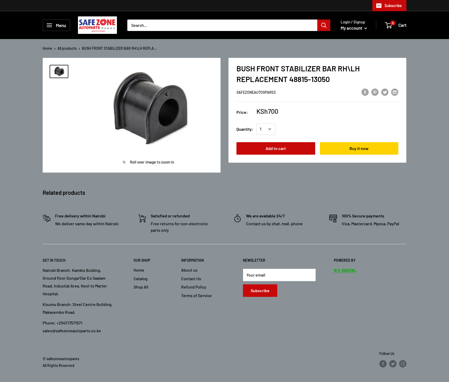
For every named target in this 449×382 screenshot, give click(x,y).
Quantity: (244, 129)
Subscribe (393, 5)
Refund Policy (193, 286)
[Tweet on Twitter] (384, 92)
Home (47, 48)
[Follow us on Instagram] (402, 363)
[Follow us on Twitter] (393, 363)
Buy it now (358, 148)
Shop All (141, 286)
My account (352, 27)
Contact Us (191, 278)
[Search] (323, 25)
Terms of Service (196, 295)
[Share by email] (394, 92)
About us (189, 269)
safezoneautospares (256, 92)
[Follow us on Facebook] (383, 363)
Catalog (141, 278)
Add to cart (276, 148)
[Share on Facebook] (365, 92)
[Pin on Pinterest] (375, 92)
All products (67, 48)
